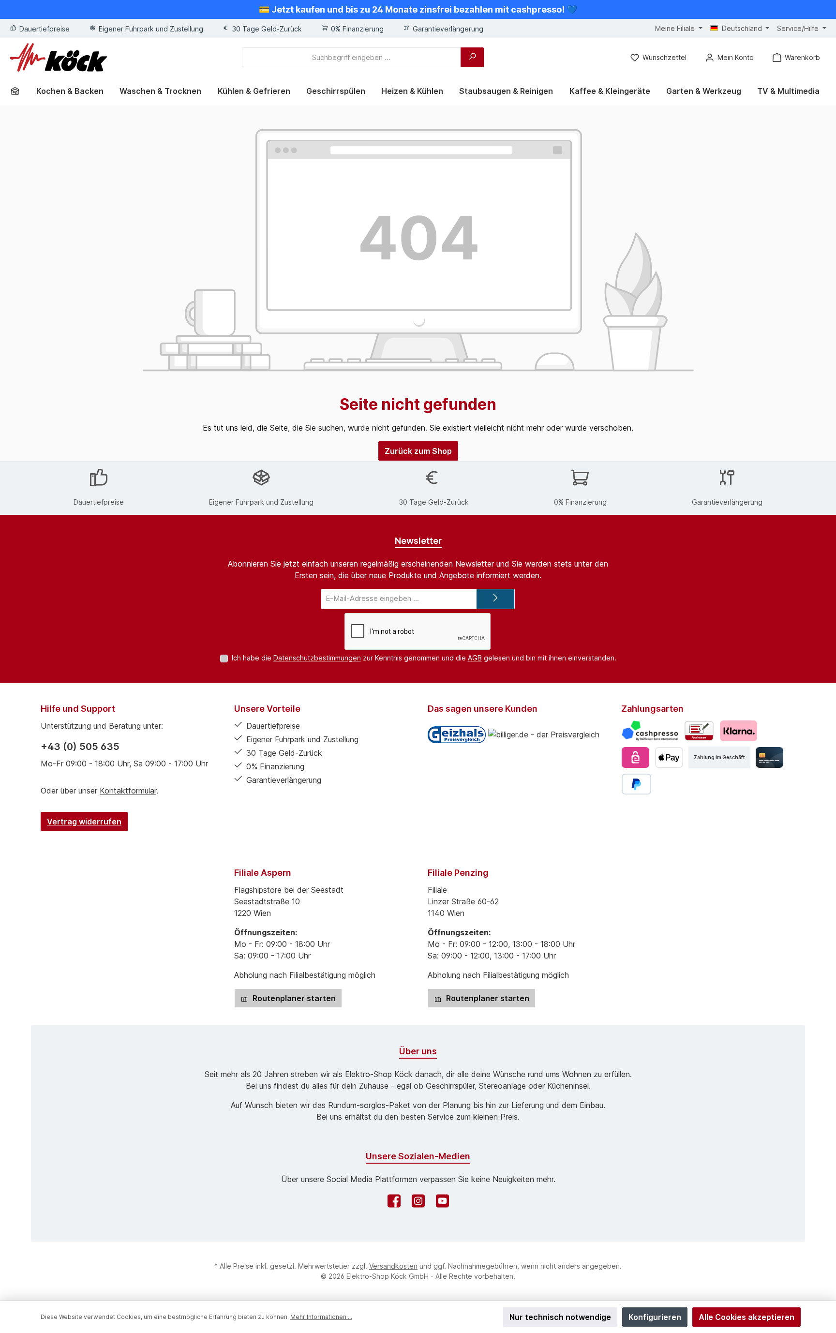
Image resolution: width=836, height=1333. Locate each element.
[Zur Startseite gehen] (58, 57)
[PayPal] (636, 784)
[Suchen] (472, 57)
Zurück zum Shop (418, 451)
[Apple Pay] (669, 757)
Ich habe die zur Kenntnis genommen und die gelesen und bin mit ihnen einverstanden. (424, 658)
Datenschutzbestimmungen (317, 658)
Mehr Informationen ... (321, 1316)
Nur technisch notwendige (560, 1317)
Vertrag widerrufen (84, 821)
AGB (475, 658)
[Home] (18, 90)
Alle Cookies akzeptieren (746, 1317)
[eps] (635, 757)
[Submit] (495, 599)
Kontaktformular (128, 790)
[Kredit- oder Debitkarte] (769, 757)
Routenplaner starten (293, 998)
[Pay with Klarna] (738, 731)
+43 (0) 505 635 (80, 746)
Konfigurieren (654, 1317)
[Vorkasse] (699, 731)
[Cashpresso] (650, 731)
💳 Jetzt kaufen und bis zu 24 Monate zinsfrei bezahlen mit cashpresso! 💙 (418, 9)
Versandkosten (393, 1266)
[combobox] (351, 57)
